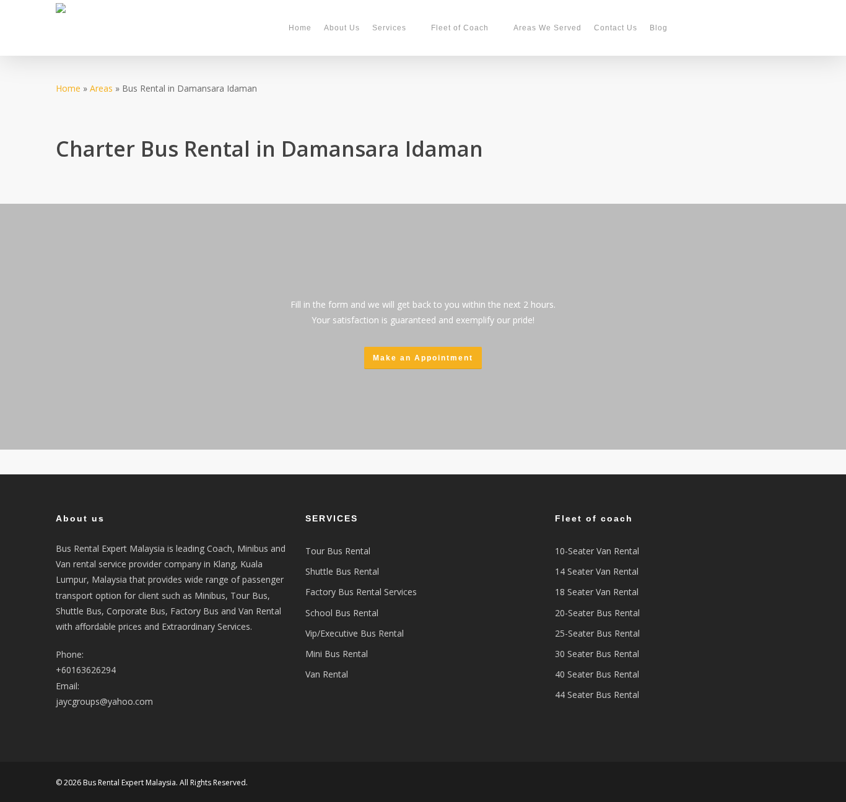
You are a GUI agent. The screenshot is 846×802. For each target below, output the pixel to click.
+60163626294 (86, 670)
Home (68, 88)
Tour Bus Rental (337, 551)
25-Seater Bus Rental (597, 633)
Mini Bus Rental (336, 654)
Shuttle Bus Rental (342, 571)
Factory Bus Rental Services (361, 592)
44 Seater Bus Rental (597, 694)
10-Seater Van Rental (597, 551)
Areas (101, 88)
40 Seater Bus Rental (597, 674)
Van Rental (326, 674)
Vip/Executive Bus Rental (354, 633)
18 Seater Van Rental (597, 592)
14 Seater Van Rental (597, 571)
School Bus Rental (341, 613)
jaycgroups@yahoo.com (104, 701)
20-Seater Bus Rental (597, 613)
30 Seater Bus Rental (597, 654)
